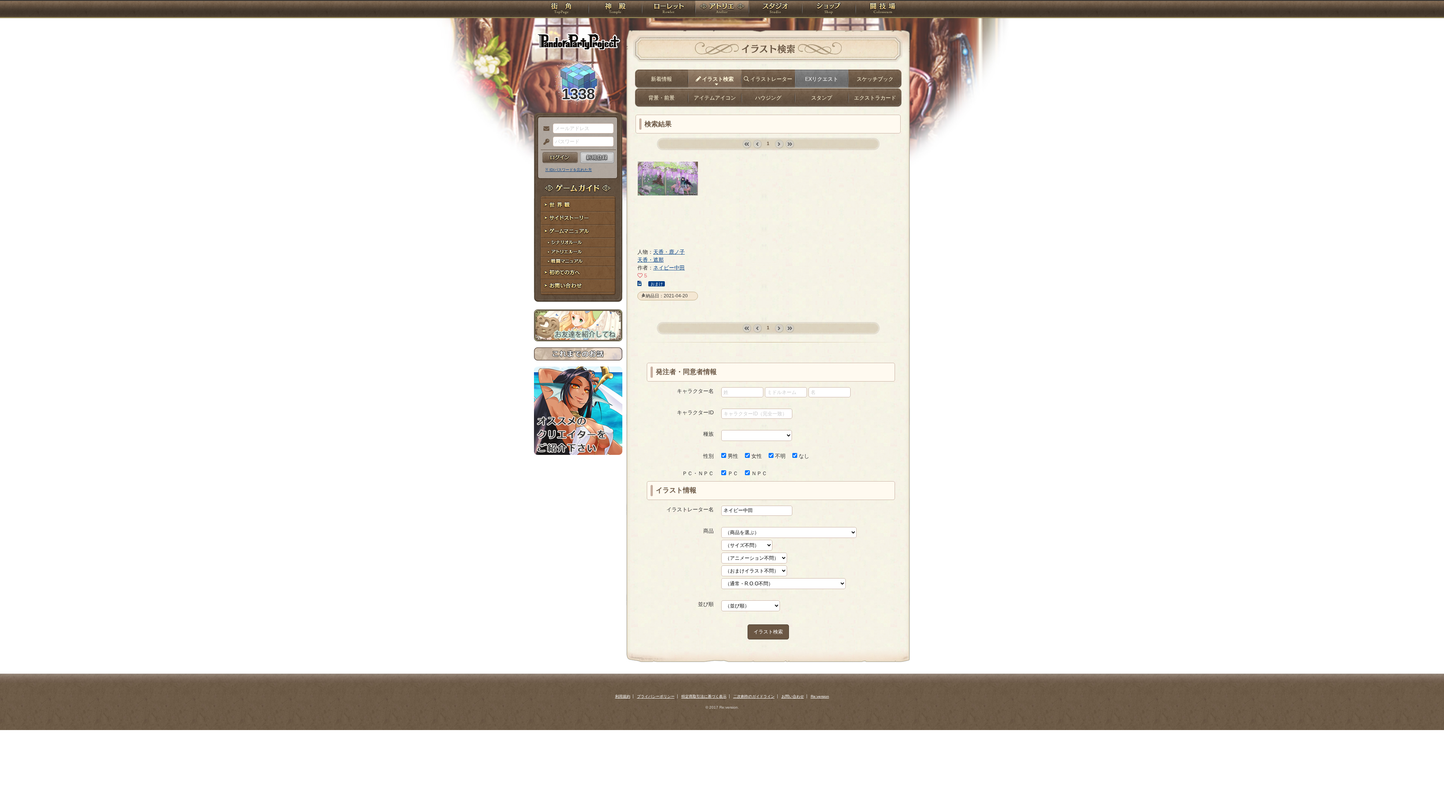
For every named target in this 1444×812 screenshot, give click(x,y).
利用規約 (622, 696)
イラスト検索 (768, 632)
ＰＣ (732, 473)
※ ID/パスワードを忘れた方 (568, 170)
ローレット (668, 9)
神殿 (615, 9)
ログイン (560, 157)
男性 (732, 456)
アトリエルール (578, 252)
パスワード (544, 142)
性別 (708, 456)
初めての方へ (578, 272)
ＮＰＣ (758, 473)
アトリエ (722, 9)
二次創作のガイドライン (754, 696)
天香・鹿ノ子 (669, 252)
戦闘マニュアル (578, 261)
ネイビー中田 (669, 268)
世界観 (578, 205)
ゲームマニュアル (578, 231)
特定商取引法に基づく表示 (704, 696)
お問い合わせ (578, 285)
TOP (561, 9)
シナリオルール (578, 242)
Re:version (820, 696)
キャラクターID (695, 412)
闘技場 (882, 9)
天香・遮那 (650, 260)
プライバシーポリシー (656, 696)
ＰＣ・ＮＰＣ (698, 473)
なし (803, 456)
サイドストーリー (578, 218)
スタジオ (775, 9)
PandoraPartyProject (578, 41)
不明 (780, 456)
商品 (708, 531)
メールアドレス (544, 129)
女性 (756, 456)
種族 (708, 434)
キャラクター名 (695, 391)
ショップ (828, 9)
